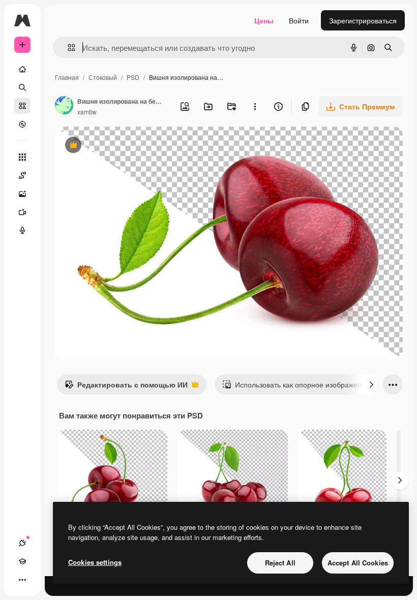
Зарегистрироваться (363, 20)
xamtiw (87, 111)
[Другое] (22, 580)
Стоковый (102, 77)
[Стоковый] (22, 106)
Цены (264, 20)
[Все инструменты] (22, 157)
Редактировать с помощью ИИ (126, 387)
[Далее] (371, 384)
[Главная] (22, 69)
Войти (299, 20)
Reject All (280, 562)
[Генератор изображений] (22, 194)
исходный (123, 146)
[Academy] (22, 561)
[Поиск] (22, 87)
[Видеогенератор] (22, 212)
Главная (67, 77)
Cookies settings (95, 562)
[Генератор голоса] (22, 230)
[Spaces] (22, 175)
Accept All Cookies (357, 562)
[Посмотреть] (22, 124)
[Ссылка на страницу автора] (64, 106)
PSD (133, 77)
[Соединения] (22, 543)
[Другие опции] (255, 106)
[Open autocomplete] (67, 47)
